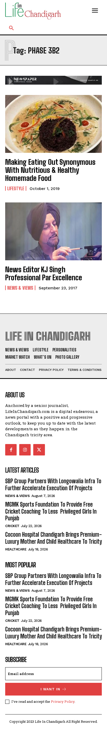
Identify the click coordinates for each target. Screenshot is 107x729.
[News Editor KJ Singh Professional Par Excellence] (53, 231)
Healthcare (15, 549)
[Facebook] (11, 449)
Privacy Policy (63, 701)
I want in (50, 689)
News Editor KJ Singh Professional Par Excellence (43, 273)
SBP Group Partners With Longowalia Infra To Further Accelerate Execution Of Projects (53, 484)
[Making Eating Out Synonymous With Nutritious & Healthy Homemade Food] (53, 124)
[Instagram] (25, 449)
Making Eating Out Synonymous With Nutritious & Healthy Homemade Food (50, 170)
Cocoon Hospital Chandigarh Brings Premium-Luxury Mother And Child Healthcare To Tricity (53, 538)
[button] (11, 28)
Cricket (12, 526)
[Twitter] (39, 449)
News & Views (20, 287)
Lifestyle (15, 188)
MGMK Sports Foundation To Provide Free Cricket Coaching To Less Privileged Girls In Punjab (51, 511)
